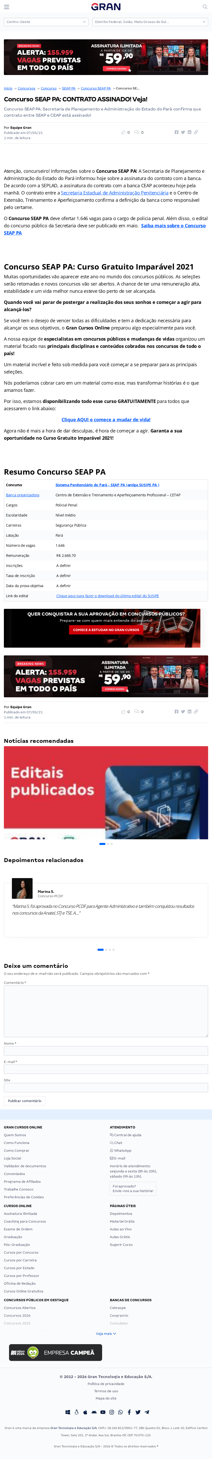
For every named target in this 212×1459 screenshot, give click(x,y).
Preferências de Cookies (24, 1197)
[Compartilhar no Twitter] (182, 132)
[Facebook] (129, 1413)
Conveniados (14, 1174)
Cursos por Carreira (20, 1260)
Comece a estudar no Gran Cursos (106, 630)
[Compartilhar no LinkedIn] (189, 132)
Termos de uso (106, 1391)
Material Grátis (122, 1221)
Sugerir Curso (121, 1245)
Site (7, 1080)
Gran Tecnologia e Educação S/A (73, 1428)
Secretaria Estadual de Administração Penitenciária (115, 193)
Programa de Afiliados (22, 1182)
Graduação (13, 1237)
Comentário (15, 983)
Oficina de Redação (20, 1283)
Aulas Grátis (120, 1237)
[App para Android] (94, 1413)
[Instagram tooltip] (111, 1413)
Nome (10, 1043)
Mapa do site (106, 1398)
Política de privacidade (106, 1384)
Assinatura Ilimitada (20, 1214)
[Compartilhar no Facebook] (176, 132)
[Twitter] (138, 1413)
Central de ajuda (127, 1135)
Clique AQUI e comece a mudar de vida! (106, 419)
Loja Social (12, 1158)
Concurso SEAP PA (96, 88)
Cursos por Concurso (21, 1252)
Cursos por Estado (19, 1268)
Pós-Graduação (17, 1245)
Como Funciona (16, 1143)
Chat (117, 1143)
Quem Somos (15, 1135)
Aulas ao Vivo (121, 1229)
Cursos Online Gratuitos (23, 1291)
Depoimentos (121, 1214)
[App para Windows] (67, 1413)
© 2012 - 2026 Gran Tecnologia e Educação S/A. (106, 1377)
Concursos (26, 88)
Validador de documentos (25, 1166)
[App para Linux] (76, 1413)
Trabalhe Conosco (18, 1189)
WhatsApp (122, 1151)
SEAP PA (68, 88)
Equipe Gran (21, 128)
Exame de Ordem (18, 1229)
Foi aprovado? (133, 1188)
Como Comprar (16, 1151)
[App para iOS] (85, 1413)
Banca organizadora (22, 494)
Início (8, 88)
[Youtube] (102, 1413)
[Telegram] (146, 1413)
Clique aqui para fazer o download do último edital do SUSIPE (107, 595)
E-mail (10, 1062)
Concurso (49, 88)
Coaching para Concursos (25, 1221)
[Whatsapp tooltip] (120, 1413)
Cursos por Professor (21, 1276)
